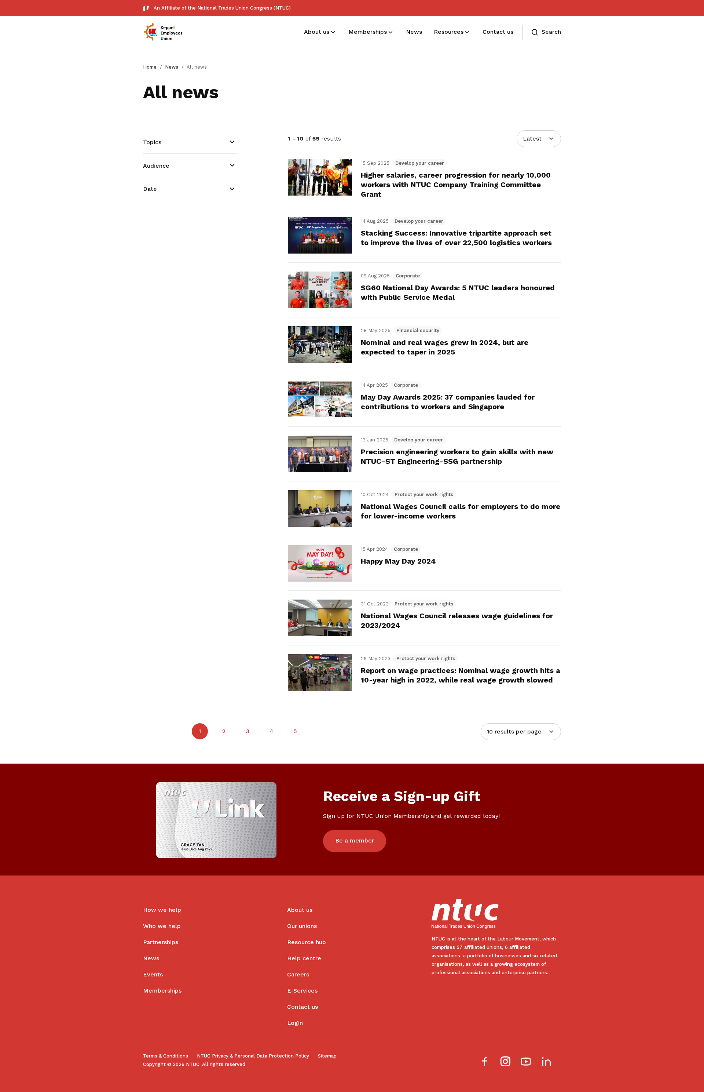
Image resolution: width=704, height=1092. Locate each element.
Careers (298, 974)
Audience (156, 165)
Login (295, 1022)
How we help (162, 909)
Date (150, 188)
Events (153, 974)
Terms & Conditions (165, 1056)
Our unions (302, 925)
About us (299, 909)
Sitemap (327, 1056)
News (171, 67)
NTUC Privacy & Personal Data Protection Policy (253, 1056)
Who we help (162, 925)
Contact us (302, 1006)
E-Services (302, 990)
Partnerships (160, 942)
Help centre (304, 958)
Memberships (162, 990)
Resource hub (306, 942)
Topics (152, 142)
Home (150, 67)
